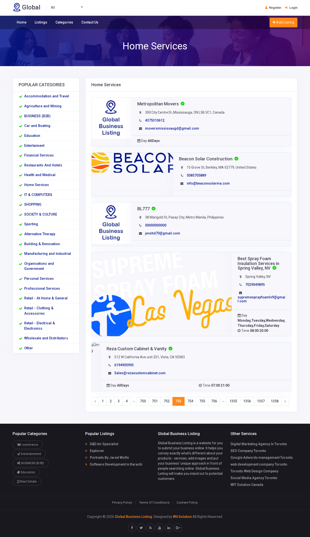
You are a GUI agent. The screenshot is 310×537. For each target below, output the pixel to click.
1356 (247, 401)
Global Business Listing (133, 517)
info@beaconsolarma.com (208, 183)
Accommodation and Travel (46, 96)
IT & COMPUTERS (38, 195)
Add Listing (284, 22)
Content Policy (187, 502)
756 (214, 401)
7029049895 (255, 285)
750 (143, 401)
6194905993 (124, 365)
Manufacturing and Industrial (47, 254)
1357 (261, 401)
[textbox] (68, 7)
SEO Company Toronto (248, 451)
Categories (64, 22)
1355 (233, 401)
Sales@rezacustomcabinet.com (140, 373)
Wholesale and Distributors (46, 338)
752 (167, 401)
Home (21, 22)
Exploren (96, 451)
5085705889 (196, 175)
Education (32, 136)
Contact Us (89, 22)
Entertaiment (34, 146)
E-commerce (29, 444)
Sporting (31, 224)
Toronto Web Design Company (254, 471)
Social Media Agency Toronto (254, 478)
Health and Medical (39, 175)
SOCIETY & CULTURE (40, 214)
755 (202, 401)
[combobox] (68, 7)
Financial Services (39, 155)
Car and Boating (37, 126)
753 (178, 401)
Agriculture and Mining (43, 106)
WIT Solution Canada (247, 485)
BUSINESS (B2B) (37, 116)
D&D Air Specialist (103, 444)
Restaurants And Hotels (43, 165)
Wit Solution (182, 517)
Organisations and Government (39, 266)
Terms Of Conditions (154, 502)
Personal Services (39, 279)
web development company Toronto (259, 464)
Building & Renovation (42, 244)
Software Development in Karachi (115, 464)
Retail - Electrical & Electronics (39, 326)
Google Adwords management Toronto (262, 457)
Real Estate (28, 481)
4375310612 (154, 120)
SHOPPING (32, 204)
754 (190, 401)
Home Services (36, 185)
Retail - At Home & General (46, 298)
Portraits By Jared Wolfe (109, 457)
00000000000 (155, 225)
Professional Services (42, 289)
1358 (275, 401)
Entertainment (30, 454)
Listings (41, 22)
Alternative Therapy (39, 234)
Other (28, 348)
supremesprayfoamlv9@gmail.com (261, 299)
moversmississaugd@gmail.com (172, 128)
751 (155, 401)
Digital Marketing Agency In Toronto (259, 444)
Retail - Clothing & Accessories (39, 311)
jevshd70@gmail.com (162, 233)
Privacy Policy (122, 502)
